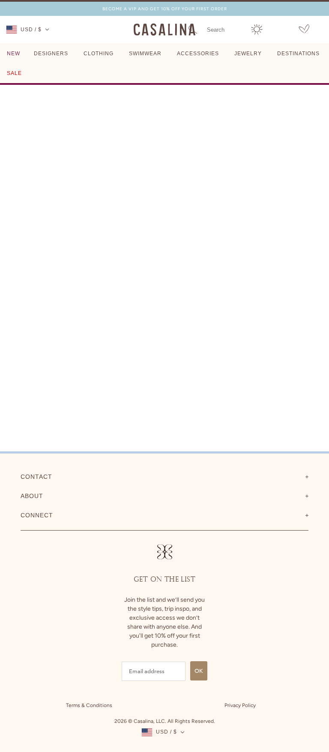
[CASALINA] (164, 34)
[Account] (257, 29)
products (227, 188)
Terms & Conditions (89, 705)
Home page (144, 188)
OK (198, 671)
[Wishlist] (304, 30)
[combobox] (224, 29)
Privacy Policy (240, 705)
